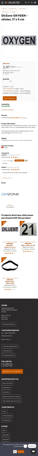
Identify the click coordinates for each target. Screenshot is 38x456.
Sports (4, 8)
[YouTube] (10, 365)
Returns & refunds (8, 383)
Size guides (6, 435)
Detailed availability (7, 110)
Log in (4, 411)
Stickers (14, 12)
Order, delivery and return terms (11, 401)
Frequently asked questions (10, 346)
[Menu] (2, 3)
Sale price (6, 63)
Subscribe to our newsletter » (12, 371)
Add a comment (7, 178)
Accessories (5, 12)
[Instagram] (6, 365)
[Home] (13, 3)
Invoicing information (8, 355)
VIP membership (7, 415)
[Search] (26, 3)
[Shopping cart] (32, 2)
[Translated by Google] (7, 161)
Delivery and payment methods (11, 396)
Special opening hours (9, 324)
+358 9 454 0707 (9, 333)
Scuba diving (13, 8)
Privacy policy (6, 420)
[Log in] (28, 3)
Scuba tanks (22, 8)
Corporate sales (7, 351)
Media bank (6, 439)
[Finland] (35, 2)
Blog (4, 430)
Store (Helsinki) (8, 89)
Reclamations (6, 387)
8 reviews (23, 118)
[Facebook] (3, 365)
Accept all (21, 451)
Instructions (6, 392)
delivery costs (19, 67)
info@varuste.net (6, 336)
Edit (15, 451)
